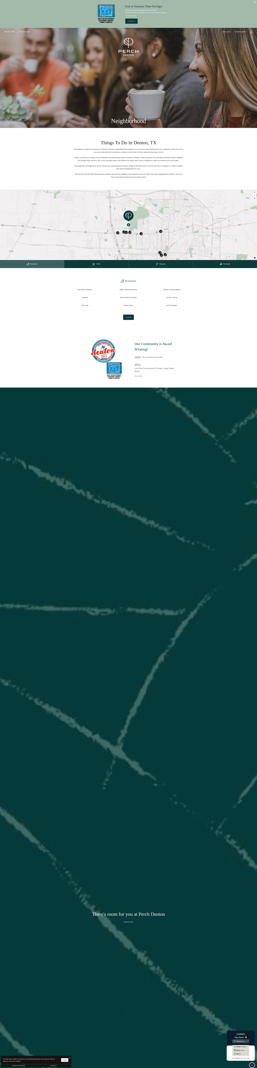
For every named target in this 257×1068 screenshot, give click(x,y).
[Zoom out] (254, 195)
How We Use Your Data (18, 1065)
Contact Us (54, 1065)
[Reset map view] (254, 197)
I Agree (65, 1060)
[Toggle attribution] (255, 258)
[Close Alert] (255, 2)
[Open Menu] (251, 32)
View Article (138, 376)
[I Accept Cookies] (69, 1058)
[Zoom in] (254, 192)
